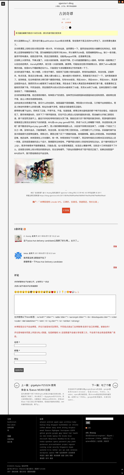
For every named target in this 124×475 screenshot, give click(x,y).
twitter (55, 450)
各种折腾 (10, 428)
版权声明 (25, 466)
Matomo (22, 469)
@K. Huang (91, 433)
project (65, 444)
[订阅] (122, 2)
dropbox (71, 428)
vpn (60, 450)
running (43, 447)
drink (59, 428)
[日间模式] (63, 27)
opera (55, 441)
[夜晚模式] (66, 27)
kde (44, 436)
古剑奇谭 (68, 22)
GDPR (72, 430)
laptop (55, 436)
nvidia (42, 441)
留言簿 (9, 442)
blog (48, 425)
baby (74, 422)
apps (61, 422)
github (42, 433)
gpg (60, 433)
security (56, 447)
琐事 (71, 455)
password (63, 441)
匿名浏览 (23, 472)
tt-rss (49, 450)
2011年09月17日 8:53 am (45, 253)
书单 (57, 453)
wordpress (44, 453)
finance (48, 430)
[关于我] (120, 2)
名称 (17, 342)
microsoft (43, 439)
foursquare (65, 430)
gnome (48, 433)
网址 (16, 359)
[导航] (3, 4)
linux (70, 436)
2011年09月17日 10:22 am (49, 236)
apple (56, 422)
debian (48, 428)
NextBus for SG (64, 439)
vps (64, 450)
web (67, 450)
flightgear (56, 430)
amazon (43, 422)
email (42, 430)
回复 (115, 246)
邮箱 (17, 350)
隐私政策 (15, 472)
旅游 (62, 455)
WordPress (13, 469)
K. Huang (48, 193)
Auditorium (11, 422)
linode (64, 436)
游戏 (66, 455)
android (50, 422)
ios (41, 436)
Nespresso (52, 439)
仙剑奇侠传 (63, 453)
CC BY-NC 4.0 (82, 193)
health (75, 433)
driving (65, 428)
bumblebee (63, 425)
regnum (72, 444)
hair (70, 433)
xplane (51, 453)
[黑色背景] (70, 27)
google (55, 433)
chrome (75, 425)
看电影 (42, 458)
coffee (42, 428)
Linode (42, 469)
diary (54, 428)
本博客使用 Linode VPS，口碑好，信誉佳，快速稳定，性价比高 (68, 202)
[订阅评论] (25, 229)
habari (65, 433)
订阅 (89, 428)
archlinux (67, 422)
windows (73, 450)
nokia (73, 439)
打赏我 (66, 210)
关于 (9, 472)
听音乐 (42, 455)
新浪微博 (57, 455)
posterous (44, 444)
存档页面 (10, 439)
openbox (48, 441)
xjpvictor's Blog (66, 3)
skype (71, 447)
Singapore (64, 447)
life (60, 436)
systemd (43, 450)
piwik (73, 441)
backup (43, 425)
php (69, 441)
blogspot (54, 425)
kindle (49, 436)
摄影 (51, 455)
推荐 (47, 455)
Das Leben (11, 425)
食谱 (51, 458)
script (49, 447)
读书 (47, 458)
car (70, 425)
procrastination (55, 444)
